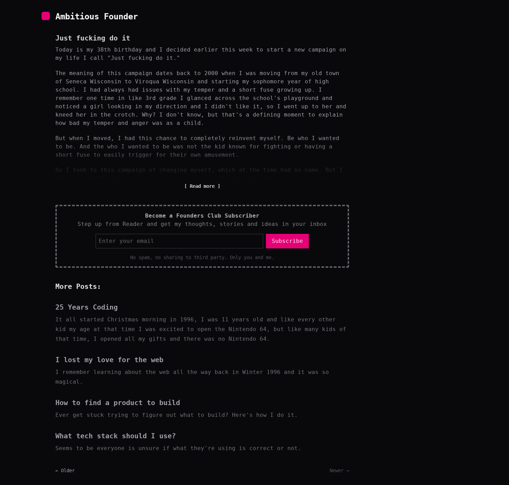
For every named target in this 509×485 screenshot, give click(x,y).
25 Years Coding (86, 307)
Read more (202, 186)
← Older (65, 470)
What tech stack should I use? (115, 436)
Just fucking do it (92, 38)
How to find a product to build (117, 403)
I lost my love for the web (109, 360)
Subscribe (287, 241)
